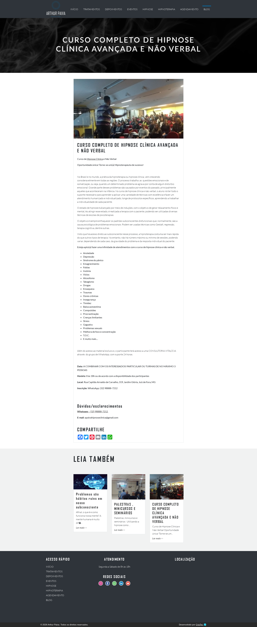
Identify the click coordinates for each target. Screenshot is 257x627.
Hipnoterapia (166, 9)
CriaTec (200, 624)
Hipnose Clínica (95, 158)
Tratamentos (91, 9)
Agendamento (189, 9)
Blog (207, 9)
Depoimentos (113, 9)
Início (74, 9)
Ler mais (80, 527)
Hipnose (148, 9)
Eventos (132, 9)
